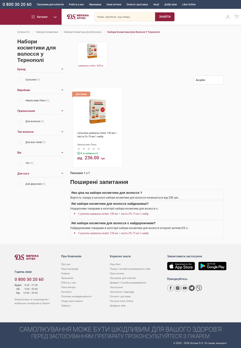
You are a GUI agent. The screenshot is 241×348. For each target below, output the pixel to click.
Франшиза (95, 4)
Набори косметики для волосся (82, 32)
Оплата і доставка (137, 4)
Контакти (66, 291)
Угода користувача (72, 301)
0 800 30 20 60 (17, 4)
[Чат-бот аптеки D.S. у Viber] (198, 288)
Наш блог (115, 264)
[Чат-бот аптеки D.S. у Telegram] (191, 288)
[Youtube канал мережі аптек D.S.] (184, 288)
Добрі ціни (170, 4)
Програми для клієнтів (50, 4)
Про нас (66, 264)
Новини (65, 273)
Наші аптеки (114, 4)
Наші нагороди (69, 268)
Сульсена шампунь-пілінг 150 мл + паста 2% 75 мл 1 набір (113, 213)
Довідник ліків (117, 305)
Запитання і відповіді (122, 291)
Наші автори (68, 287)
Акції (156, 4)
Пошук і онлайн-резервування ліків (130, 268)
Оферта (66, 305)
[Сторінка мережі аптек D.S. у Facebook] (170, 288)
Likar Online (189, 4)
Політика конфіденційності (76, 296)
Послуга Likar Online (121, 301)
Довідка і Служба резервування (128, 282)
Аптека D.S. (23, 32)
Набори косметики (47, 32)
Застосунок (116, 287)
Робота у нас (76, 4)
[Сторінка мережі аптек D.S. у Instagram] (177, 288)
